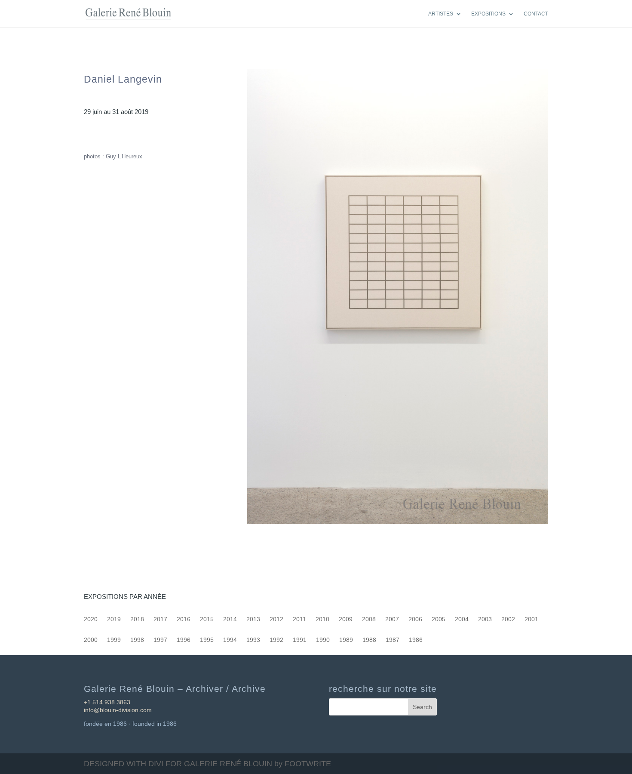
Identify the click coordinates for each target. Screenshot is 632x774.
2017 (160, 619)
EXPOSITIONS (488, 14)
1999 (114, 640)
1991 (300, 640)
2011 (299, 619)
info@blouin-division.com (118, 709)
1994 (230, 640)
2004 (462, 619)
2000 (91, 640)
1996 (183, 640)
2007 (392, 619)
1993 (253, 640)
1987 (392, 640)
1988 (369, 640)
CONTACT (536, 14)
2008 (369, 619)
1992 (276, 640)
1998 (137, 640)
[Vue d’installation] (397, 524)
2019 (114, 619)
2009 (346, 619)
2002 (508, 619)
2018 (137, 619)
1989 (346, 640)
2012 (276, 619)
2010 (322, 619)
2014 (230, 619)
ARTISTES (440, 14)
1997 (160, 640)
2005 (438, 619)
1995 (207, 640)
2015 (207, 619)
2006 (415, 619)
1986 (416, 640)
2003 (485, 619)
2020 (91, 619)
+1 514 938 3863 (107, 702)
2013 (253, 619)
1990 (323, 640)
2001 (531, 619)
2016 (183, 619)
